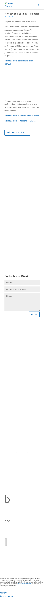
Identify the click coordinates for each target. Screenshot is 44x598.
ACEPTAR (3, 593)
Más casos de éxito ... (17, 132)
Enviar (34, 314)
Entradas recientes (12, 140)
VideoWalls (22, 459)
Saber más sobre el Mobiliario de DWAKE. (20, 121)
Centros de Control (22, 391)
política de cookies (24, 584)
